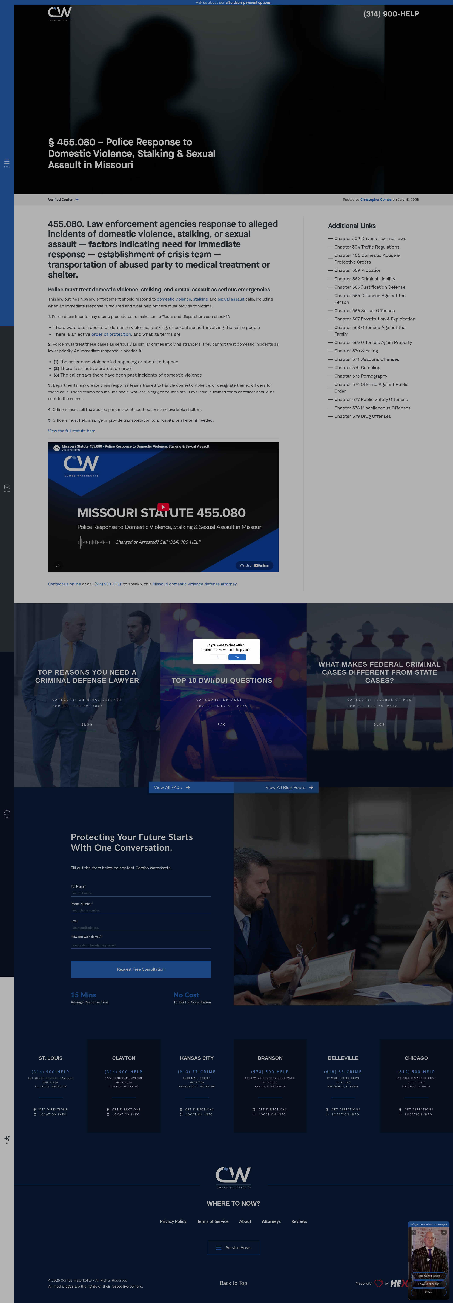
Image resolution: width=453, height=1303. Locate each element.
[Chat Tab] (226, 651)
